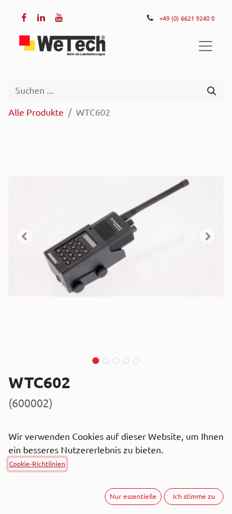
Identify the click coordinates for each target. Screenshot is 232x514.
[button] (24, 236)
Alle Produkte (36, 112)
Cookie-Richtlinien (37, 463)
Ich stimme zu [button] (194, 496)
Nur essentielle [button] (133, 496)
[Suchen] (212, 90)
